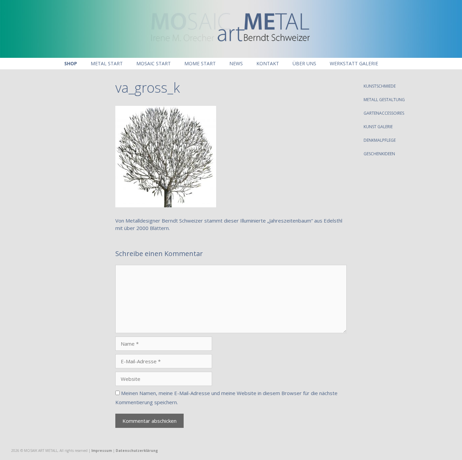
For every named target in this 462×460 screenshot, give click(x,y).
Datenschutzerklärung (137, 450)
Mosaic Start (153, 63)
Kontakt (267, 63)
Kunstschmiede (380, 86)
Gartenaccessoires (384, 113)
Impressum (101, 450)
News (236, 63)
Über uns (304, 63)
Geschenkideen (379, 154)
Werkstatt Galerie (354, 63)
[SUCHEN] (395, 63)
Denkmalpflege (380, 140)
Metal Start (107, 63)
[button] (434, 86)
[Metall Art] (231, 28)
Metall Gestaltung (384, 99)
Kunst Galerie (378, 127)
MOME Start (200, 63)
